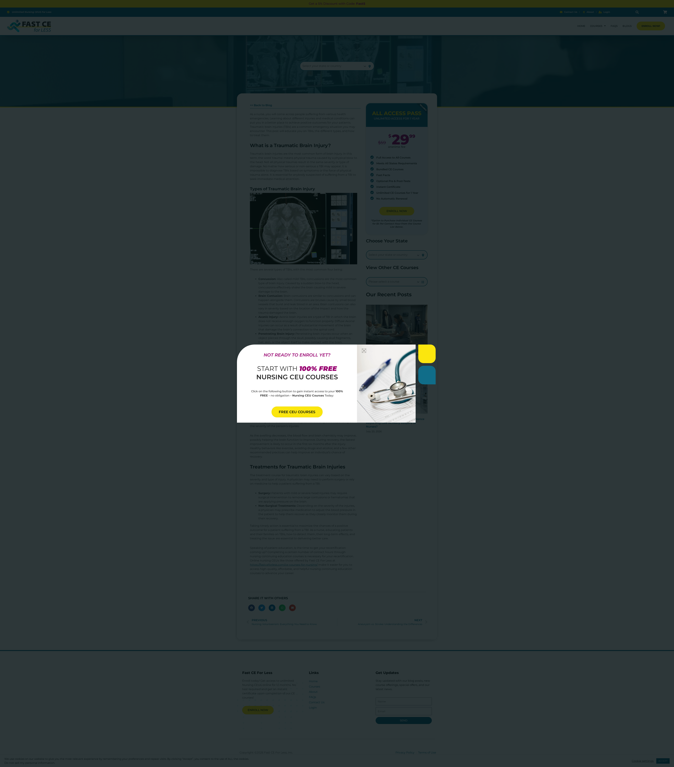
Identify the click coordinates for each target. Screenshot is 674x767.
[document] (337, 383)
